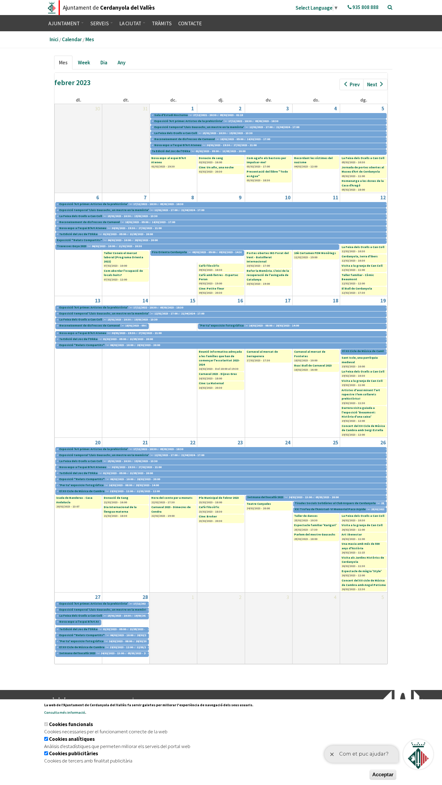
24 (287, 442)
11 (335, 197)
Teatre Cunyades (259, 504)
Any (121, 62)
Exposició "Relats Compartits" (79, 240)
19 (383, 300)
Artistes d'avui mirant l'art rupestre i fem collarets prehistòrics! (361, 394)
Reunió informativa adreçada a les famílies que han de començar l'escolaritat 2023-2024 (220, 358)
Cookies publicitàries (73, 753)
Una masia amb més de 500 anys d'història (360, 546)
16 (240, 300)
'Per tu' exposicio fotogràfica (221, 325)
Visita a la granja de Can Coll (362, 266)
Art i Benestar (352, 534)
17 (287, 300)
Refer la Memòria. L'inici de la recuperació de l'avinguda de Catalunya (268, 275)
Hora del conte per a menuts (171, 498)
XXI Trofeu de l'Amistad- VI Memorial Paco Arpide (330, 509)
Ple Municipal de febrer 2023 (219, 498)
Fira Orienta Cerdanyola (169, 252)
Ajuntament (64, 23)
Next (372, 84)
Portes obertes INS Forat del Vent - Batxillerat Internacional (268, 257)
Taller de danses (306, 516)
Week (84, 62)
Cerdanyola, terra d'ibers (360, 256)
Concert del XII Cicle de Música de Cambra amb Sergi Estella (363, 428)
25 (335, 442)
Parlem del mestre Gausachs (314, 534)
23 (240, 442)
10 (287, 197)
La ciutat (130, 23)
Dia (103, 62)
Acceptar (383, 774)
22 (192, 442)
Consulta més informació (64, 712)
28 (145, 597)
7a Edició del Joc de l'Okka (171, 151)
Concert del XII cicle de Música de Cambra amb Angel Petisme (364, 582)
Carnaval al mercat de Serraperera (262, 354)
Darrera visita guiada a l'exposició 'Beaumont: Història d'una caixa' (359, 412)
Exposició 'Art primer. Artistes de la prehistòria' (188, 121)
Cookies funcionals (71, 724)
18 (335, 300)
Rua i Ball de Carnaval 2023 (313, 365)
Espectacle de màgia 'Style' (362, 571)
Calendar (72, 39)
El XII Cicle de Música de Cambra (365, 351)
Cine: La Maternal (211, 383)
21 (145, 442)
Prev (355, 84)
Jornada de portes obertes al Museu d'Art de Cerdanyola (363, 169)
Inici (54, 39)
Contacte (190, 23)
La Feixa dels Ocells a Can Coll (175, 133)
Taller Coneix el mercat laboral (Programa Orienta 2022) (123, 257)
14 (145, 300)
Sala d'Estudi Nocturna (171, 115)
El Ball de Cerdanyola (357, 288)
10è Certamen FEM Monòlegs (315, 253)
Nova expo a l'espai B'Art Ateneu (177, 145)
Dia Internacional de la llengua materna (120, 509)
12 (383, 197)
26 (383, 442)
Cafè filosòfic (209, 266)
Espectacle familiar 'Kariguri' (315, 525)
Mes (89, 39)
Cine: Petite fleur (211, 288)
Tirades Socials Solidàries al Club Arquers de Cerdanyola (335, 503)
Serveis (100, 23)
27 (97, 597)
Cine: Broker (208, 516)
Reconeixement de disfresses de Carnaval (184, 139)
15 (192, 300)
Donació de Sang (116, 498)
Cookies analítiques (72, 739)
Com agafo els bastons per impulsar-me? (266, 160)
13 (97, 300)
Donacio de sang (211, 158)
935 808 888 (365, 7)
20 (97, 442)
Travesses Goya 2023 (71, 246)
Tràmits (162, 23)
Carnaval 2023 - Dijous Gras (218, 374)
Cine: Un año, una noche (216, 167)
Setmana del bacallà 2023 (265, 497)
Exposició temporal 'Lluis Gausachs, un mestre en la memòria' (199, 127)
